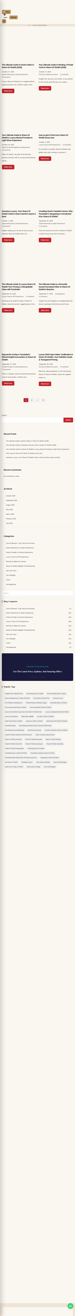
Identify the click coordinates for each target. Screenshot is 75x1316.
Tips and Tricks (11, 571)
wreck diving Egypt (49, 767)
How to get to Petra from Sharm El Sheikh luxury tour (24, 453)
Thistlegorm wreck (26, 762)
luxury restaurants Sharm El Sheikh (40, 707)
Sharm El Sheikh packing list (34, 744)
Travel (8, 580)
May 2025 (9, 509)
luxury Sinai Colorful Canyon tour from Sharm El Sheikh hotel (23, 712)
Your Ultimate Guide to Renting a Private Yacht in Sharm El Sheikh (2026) (31, 445)
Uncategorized (60, 294)
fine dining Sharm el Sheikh (58, 702)
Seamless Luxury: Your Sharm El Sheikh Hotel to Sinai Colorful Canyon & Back (33, 457)
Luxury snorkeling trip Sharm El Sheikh (57, 712)
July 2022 (9, 523)
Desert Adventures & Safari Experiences (15, 74)
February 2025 (11, 519)
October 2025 (10, 496)
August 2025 (10, 505)
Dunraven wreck (58, 698)
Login (5, 17)
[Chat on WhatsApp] (70, 1306)
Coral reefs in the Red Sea (41, 698)
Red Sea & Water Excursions (48, 74)
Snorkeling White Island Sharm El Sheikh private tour (21, 757)
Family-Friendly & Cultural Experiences (15, 367)
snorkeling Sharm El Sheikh (36, 748)
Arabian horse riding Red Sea (14, 693)
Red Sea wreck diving (34, 730)
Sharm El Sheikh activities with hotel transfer (18, 735)
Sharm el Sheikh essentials (13, 739)
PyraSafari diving (10, 725)
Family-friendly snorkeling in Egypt (36, 702)
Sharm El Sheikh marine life (13, 744)
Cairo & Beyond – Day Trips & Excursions (20, 543)
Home (29, 25)
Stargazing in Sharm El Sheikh (50, 757)
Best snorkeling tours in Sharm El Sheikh (17, 698)
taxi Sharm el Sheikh (11, 762)
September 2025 (11, 500)
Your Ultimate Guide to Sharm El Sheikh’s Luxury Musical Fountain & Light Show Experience (37, 449)
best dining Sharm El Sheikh (35, 693)
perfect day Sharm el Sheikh (13, 721)
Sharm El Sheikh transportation (14, 748)
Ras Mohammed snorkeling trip (14, 730)
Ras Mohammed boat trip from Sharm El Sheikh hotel (35, 725)
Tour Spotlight (10, 575)
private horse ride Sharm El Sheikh (56, 721)
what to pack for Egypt (33, 767)
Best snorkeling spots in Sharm (56, 693)
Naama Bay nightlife (27, 716)
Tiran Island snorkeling (43, 762)
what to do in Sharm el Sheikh (14, 767)
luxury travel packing (11, 716)
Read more (8, 91)
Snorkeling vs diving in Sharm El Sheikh (42, 753)
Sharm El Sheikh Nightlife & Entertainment (16, 147)
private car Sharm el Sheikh (34, 721)
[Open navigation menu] (4, 21)
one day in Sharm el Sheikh (45, 716)
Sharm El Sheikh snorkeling (55, 744)
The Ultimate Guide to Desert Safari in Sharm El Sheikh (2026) (27, 441)
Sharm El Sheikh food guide (33, 739)
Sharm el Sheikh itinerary (53, 739)
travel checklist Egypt (60, 762)
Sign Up (13, 17)
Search (4, 415)
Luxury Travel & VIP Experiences (49, 145)
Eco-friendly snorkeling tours (13, 702)
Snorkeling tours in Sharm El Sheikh (16, 753)
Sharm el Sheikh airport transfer (45, 735)
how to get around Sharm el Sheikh (15, 707)
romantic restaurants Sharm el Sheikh (56, 730)
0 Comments (6, 77)
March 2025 (10, 514)
